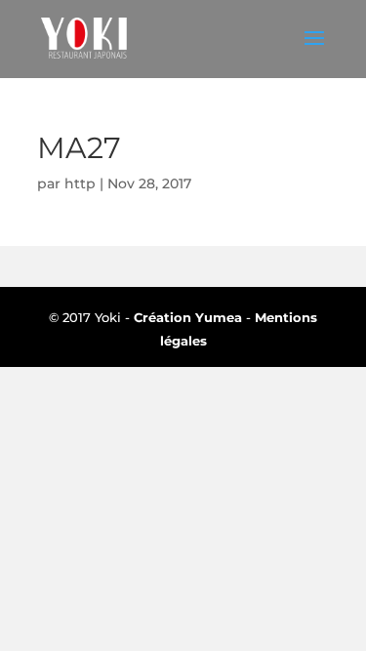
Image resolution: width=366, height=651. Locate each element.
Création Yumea (188, 317)
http (80, 183)
